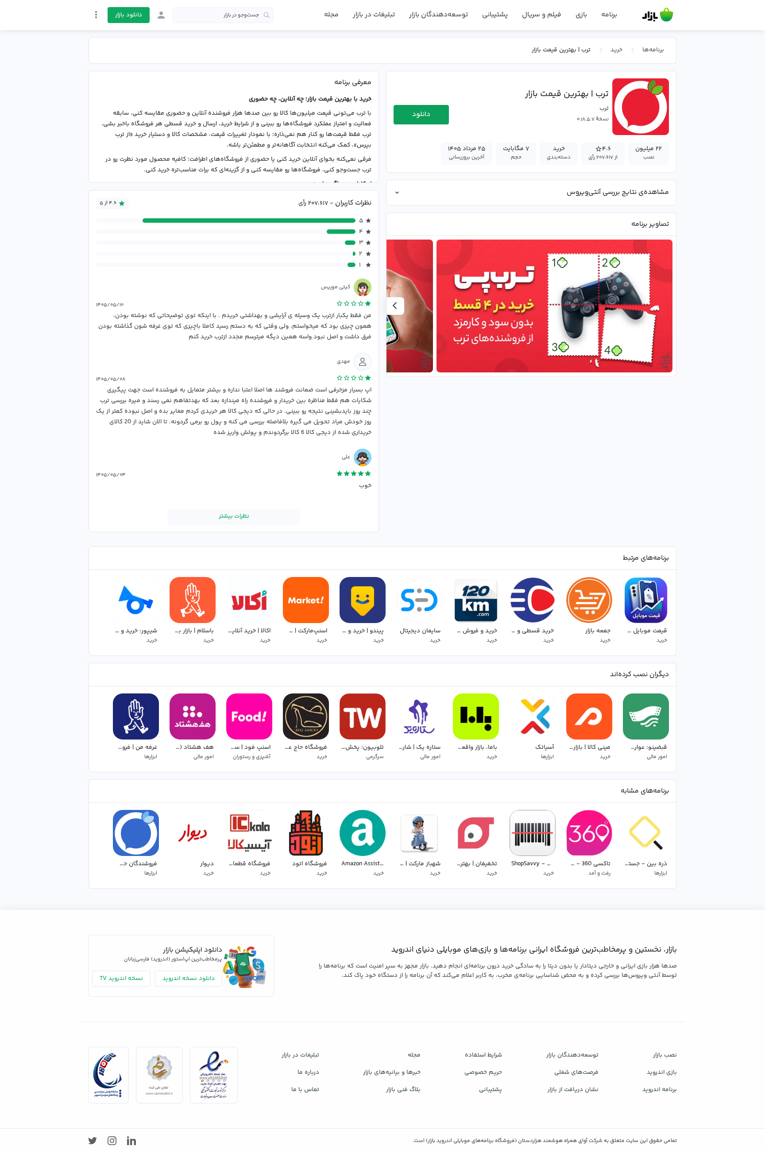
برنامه (609, 15)
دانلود (421, 114)
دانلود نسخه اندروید (188, 979)
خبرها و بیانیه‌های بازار (392, 1072)
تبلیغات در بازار (374, 14)
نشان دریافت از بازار (573, 1090)
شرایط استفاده (483, 1055)
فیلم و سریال (541, 14)
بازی (581, 15)
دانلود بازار (128, 15)
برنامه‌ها (653, 50)
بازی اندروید (662, 1072)
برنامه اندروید (659, 1090)
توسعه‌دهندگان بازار (438, 14)
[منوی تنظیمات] (96, 15)
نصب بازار (665, 1055)
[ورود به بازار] (161, 15)
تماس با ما (305, 1090)
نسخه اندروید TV (121, 979)
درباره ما (308, 1072)
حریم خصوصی (483, 1072)
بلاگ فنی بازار (403, 1090)
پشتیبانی (495, 14)
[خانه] (657, 15)
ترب (604, 108)
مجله (331, 14)
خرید (616, 50)
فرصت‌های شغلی (576, 1072)
